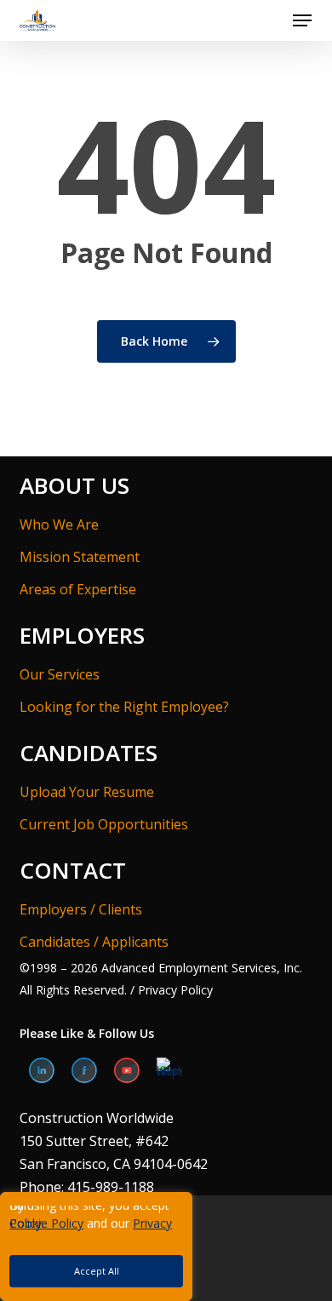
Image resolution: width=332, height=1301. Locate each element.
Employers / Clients (81, 909)
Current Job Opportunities (104, 824)
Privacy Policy (174, 990)
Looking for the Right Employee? (124, 706)
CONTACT (73, 870)
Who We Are (59, 524)
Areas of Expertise (78, 589)
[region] (166, 1246)
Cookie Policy (46, 1223)
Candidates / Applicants (94, 941)
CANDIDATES (88, 752)
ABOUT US (74, 485)
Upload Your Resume (87, 791)
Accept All (96, 1270)
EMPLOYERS (82, 635)
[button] (302, 20)
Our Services (60, 674)
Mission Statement (80, 556)
